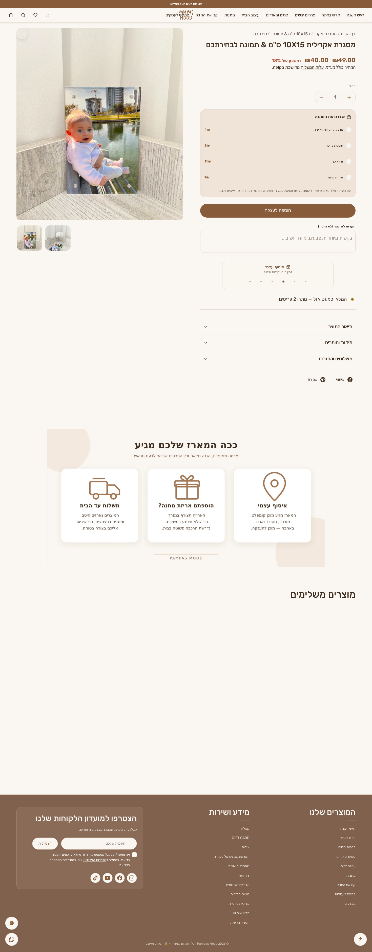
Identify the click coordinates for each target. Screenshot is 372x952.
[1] (305, 281)
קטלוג (245, 828)
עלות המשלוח (312, 67)
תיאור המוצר (340, 327)
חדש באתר (331, 15)
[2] (294, 281)
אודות (246, 847)
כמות (352, 86)
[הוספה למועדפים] (283, 622)
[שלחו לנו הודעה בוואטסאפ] (11, 939)
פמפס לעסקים (177, 15)
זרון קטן (273, 161)
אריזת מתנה (273, 177)
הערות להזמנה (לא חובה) (337, 226)
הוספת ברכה (273, 145)
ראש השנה (355, 15)
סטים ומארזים (277, 15)
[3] (283, 281)
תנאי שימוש (241, 913)
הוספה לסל (315, 727)
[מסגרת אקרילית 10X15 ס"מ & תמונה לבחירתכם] (315, 674)
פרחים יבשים (305, 15)
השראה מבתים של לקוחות (232, 856)
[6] (250, 281)
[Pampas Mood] (186, 15)
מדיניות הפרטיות (94, 860)
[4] (272, 281)
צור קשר (244, 875)
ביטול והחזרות (240, 894)
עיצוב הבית (250, 15)
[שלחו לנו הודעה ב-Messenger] (11, 923)
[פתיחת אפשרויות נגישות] (360, 939)
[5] (261, 281)
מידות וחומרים (338, 342)
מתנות (229, 15)
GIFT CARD (241, 838)
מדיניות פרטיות (239, 903)
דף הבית (348, 33)
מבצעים (350, 903)
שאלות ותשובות (239, 866)
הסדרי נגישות (240, 922)
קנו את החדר (207, 15)
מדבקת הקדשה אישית (273, 129)
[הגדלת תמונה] (22, 33)
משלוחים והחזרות (335, 359)
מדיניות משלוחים (238, 885)
